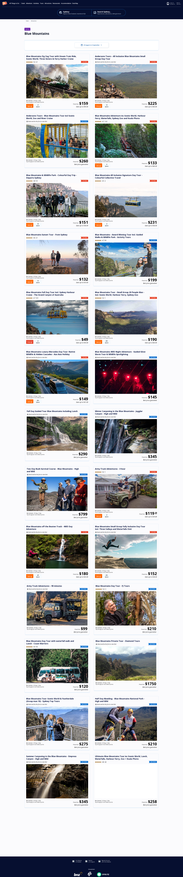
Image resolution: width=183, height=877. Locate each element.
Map (76, 3)
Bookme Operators (179, 3)
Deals (23, 3)
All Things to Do (14, 3)
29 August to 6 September (91, 45)
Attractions (33, 21)
